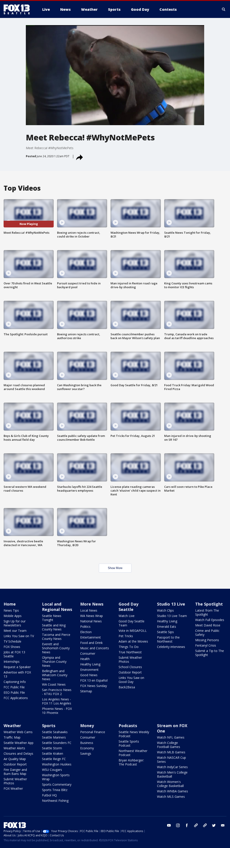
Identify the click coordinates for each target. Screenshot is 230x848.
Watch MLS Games (171, 796)
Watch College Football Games (168, 745)
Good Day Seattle (128, 606)
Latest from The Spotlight (207, 612)
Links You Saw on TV (19, 636)
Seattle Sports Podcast (129, 743)
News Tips (11, 610)
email (222, 825)
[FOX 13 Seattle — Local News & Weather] (18, 9)
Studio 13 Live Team (172, 616)
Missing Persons (207, 640)
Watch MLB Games (171, 752)
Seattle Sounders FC (56, 743)
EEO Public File (14, 692)
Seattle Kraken (52, 753)
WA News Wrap (91, 616)
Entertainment (90, 637)
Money (87, 725)
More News (91, 604)
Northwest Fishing (55, 800)
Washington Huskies (56, 764)
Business (86, 743)
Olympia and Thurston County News (54, 661)
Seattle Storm (52, 748)
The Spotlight (209, 604)
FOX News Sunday (93, 686)
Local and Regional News (57, 606)
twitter (213, 825)
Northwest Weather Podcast (133, 753)
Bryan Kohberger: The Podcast (131, 762)
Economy (87, 748)
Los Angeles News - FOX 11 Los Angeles (56, 701)
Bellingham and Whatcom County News (54, 675)
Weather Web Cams (18, 732)
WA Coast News (54, 684)
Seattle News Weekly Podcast (134, 734)
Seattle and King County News (54, 627)
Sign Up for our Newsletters (15, 623)
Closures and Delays (18, 753)
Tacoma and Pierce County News (56, 636)
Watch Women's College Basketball (170, 784)
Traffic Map (12, 737)
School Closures (130, 667)
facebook (186, 825)
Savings (85, 753)
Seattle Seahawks (55, 732)
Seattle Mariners (54, 737)
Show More (115, 568)
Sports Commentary (56, 784)
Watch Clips (165, 610)
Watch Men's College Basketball (172, 774)
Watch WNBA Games (172, 791)
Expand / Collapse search (223, 9)
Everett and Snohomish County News (56, 648)
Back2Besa (127, 687)
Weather (12, 725)
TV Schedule (12, 641)
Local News (88, 610)
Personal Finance (92, 732)
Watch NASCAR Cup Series (171, 759)
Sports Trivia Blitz (54, 790)
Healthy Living (90, 664)
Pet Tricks (126, 636)
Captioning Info (15, 682)
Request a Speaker (17, 667)
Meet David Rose (207, 625)
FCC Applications (16, 698)
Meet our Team (15, 630)
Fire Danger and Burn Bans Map (15, 771)
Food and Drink (91, 643)
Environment (89, 669)
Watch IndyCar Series (172, 767)
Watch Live (127, 616)
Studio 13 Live (171, 604)
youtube (168, 825)
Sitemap (86, 691)
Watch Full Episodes (209, 620)
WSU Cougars (52, 769)
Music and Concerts (94, 648)
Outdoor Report (130, 672)
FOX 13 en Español (94, 680)
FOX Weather (13, 788)
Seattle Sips (165, 632)
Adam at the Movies (133, 641)
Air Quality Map (15, 759)
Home (10, 604)
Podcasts (128, 725)
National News (91, 621)
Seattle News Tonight (51, 618)
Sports (48, 725)
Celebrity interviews (171, 647)
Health (85, 659)
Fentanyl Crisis (205, 645)
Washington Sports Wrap (56, 777)
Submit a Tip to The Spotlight (209, 653)
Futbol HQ (49, 795)
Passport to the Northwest (168, 639)
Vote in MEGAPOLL (133, 630)
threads (204, 825)
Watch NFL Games (170, 737)
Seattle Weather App (18, 743)
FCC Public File (14, 687)
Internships (12, 661)
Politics (85, 626)
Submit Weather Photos (130, 659)
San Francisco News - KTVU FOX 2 (56, 692)
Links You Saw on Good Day (131, 680)
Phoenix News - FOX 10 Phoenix (57, 710)
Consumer (87, 653)
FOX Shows (12, 647)
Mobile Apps (13, 616)
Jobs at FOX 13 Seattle (14, 654)
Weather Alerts (14, 748)
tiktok (195, 825)
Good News (88, 675)
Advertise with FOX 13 (17, 674)
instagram (177, 825)
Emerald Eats (166, 626)
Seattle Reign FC (54, 759)
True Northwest (130, 652)
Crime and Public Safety (207, 632)
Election (86, 632)
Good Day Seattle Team (131, 623)
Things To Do (129, 647)
